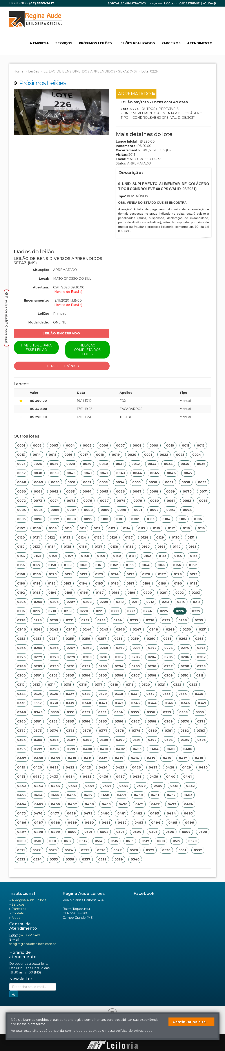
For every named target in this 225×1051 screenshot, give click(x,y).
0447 (106, 786)
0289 (38, 666)
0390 (120, 740)
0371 (201, 721)
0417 (183, 758)
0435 (87, 777)
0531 (182, 850)
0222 (115, 611)
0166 (177, 565)
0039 (54, 473)
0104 (166, 519)
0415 (151, 758)
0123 (66, 537)
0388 (87, 740)
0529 (150, 850)
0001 (21, 445)
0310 (184, 675)
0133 (36, 547)
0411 (87, 758)
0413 (119, 758)
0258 (118, 639)
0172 (83, 574)
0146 (53, 556)
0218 (52, 611)
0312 (21, 685)
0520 (192, 841)
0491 (106, 823)
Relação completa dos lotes (87, 349)
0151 (132, 556)
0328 (86, 694)
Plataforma (112, 1038)
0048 (21, 482)
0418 (199, 758)
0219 (68, 611)
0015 (52, 455)
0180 (21, 583)
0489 (72, 823)
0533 (21, 859)
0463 (187, 795)
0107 (21, 528)
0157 (36, 565)
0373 (37, 731)
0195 (68, 593)
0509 (21, 841)
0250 (187, 629)
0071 (203, 491)
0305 (102, 675)
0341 (103, 703)
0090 (121, 510)
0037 (21, 473)
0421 (54, 767)
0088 (88, 510)
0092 (154, 510)
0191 (193, 583)
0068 (153, 491)
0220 (84, 611)
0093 (170, 510)
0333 (166, 694)
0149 (101, 556)
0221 (99, 611)
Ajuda (208, 3)
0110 (68, 528)
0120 (21, 537)
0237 (166, 620)
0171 (68, 574)
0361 (37, 721)
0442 (21, 786)
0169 (37, 574)
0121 (36, 537)
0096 (38, 519)
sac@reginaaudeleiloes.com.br (32, 944)
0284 (152, 657)
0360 (21, 721)
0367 (135, 721)
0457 (88, 795)
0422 (70, 767)
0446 (89, 786)
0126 (113, 537)
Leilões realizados (136, 43)
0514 (99, 841)
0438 (137, 777)
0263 (199, 639)
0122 (51, 537)
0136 (83, 547)
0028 (70, 464)
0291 (70, 666)
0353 (102, 712)
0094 (187, 510)
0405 (171, 749)
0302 (53, 675)
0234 (117, 620)
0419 (21, 767)
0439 (153, 777)
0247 (137, 629)
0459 (121, 795)
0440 (170, 777)
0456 (71, 795)
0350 (55, 712)
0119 (201, 528)
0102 (135, 519)
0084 (21, 510)
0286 (185, 657)
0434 (70, 777)
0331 (134, 694)
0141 (161, 547)
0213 (165, 602)
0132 (21, 547)
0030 (103, 464)
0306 (119, 675)
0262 (183, 639)
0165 (161, 565)
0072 (21, 501)
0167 (193, 565)
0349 (38, 712)
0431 (21, 777)
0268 (87, 648)
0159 (68, 565)
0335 (199, 694)
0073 (38, 501)
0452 (190, 786)
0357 (167, 712)
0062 (54, 491)
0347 (202, 703)
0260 (151, 639)
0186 (115, 583)
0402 (120, 749)
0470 (123, 804)
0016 (68, 455)
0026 (37, 464)
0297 (168, 666)
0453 (21, 795)
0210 (120, 602)
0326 (54, 694)
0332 (150, 694)
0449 (141, 786)
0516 (130, 841)
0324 (21, 694)
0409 (55, 758)
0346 (185, 703)
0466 (55, 804)
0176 (146, 574)
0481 (121, 813)
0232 (85, 620)
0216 (21, 611)
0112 (97, 528)
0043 (120, 473)
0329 (102, 694)
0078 (121, 501)
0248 (153, 629)
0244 (87, 629)
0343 (135, 703)
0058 (185, 482)
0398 (54, 749)
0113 (111, 528)
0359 (200, 712)
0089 (105, 510)
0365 (102, 721)
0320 (146, 685)
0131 (190, 537)
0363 (69, 721)
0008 (137, 445)
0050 (55, 482)
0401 (104, 749)
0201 (163, 593)
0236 (150, 620)
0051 (71, 482)
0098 (71, 519)
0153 (162, 556)
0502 (104, 832)
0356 (151, 712)
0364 (86, 721)
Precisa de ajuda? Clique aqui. (7, 320)
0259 (135, 639)
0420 (37, 767)
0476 (38, 813)
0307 (135, 675)
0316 (83, 685)
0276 (21, 657)
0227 (196, 611)
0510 (37, 841)
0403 (137, 749)
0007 (120, 445)
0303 (69, 675)
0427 (153, 767)
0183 (67, 583)
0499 (55, 832)
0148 (85, 556)
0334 (182, 694)
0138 (114, 547)
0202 (179, 593)
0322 (177, 685)
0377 (103, 731)
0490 (89, 823)
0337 (37, 703)
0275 (201, 648)
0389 (104, 740)
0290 (54, 666)
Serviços (63, 43)
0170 (53, 574)
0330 (119, 694)
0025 (21, 464)
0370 (185, 721)
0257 (102, 639)
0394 (185, 740)
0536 (70, 859)
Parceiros (171, 43)
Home (19, 71)
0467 (72, 804)
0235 (134, 620)
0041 (87, 473)
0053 (103, 482)
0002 (37, 445)
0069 (170, 491)
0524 (69, 850)
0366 (119, 721)
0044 (137, 473)
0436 (103, 777)
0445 (72, 786)
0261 (167, 639)
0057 (169, 482)
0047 (188, 473)
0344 (152, 703)
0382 (184, 731)
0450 (158, 786)
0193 (36, 593)
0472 (155, 804)
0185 (99, 583)
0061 (38, 491)
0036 (201, 464)
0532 (198, 850)
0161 (98, 565)
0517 (145, 841)
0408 (38, 758)
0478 (71, 813)
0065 (104, 491)
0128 (144, 537)
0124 (82, 537)
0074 (54, 501)
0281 (103, 657)
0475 (21, 813)
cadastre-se (189, 3)
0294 (119, 666)
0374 (54, 731)
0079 (137, 501)
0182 (52, 583)
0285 (168, 657)
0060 (21, 491)
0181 (36, 583)
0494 (155, 823)
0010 (170, 445)
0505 (153, 832)
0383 (201, 731)
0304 (86, 675)
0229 (37, 620)
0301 (37, 675)
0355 (135, 712)
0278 (54, 657)
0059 (202, 482)
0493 (138, 823)
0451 (174, 786)
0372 (21, 731)
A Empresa (39, 43)
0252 (21, 639)
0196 (84, 593)
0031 (119, 464)
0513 (83, 841)
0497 (21, 832)
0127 (129, 537)
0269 (104, 648)
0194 (52, 593)
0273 (168, 648)
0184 (83, 583)
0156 (21, 565)
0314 (52, 685)
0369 (168, 721)
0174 (115, 574)
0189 (162, 583)
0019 (116, 455)
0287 (201, 657)
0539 (118, 859)
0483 (154, 813)
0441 (187, 777)
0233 (101, 620)
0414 (135, 758)
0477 (54, 813)
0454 (38, 795)
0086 (55, 510)
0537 (86, 859)
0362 (53, 721)
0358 (183, 712)
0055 (136, 482)
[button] (21, 112)
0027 (54, 464)
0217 (36, 611)
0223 (131, 611)
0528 (134, 850)
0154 (178, 556)
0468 (89, 804)
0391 (136, 740)
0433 (53, 777)
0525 (85, 850)
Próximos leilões (95, 43)
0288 (21, 666)
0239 (199, 620)
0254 (53, 639)
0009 (153, 445)
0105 (182, 519)
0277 (38, 657)
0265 (38, 648)
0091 (138, 510)
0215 (196, 602)
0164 (146, 565)
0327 (70, 694)
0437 (120, 777)
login (169, 3)
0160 (83, 565)
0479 (88, 813)
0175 (130, 574)
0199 (131, 593)
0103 (150, 519)
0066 (120, 491)
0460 (138, 795)
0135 (67, 547)
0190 (178, 583)
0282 (119, 657)
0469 (106, 804)
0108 (37, 528)
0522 (37, 850)
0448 (124, 786)
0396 (21, 749)
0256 (86, 639)
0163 (130, 565)
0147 (69, 556)
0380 (152, 731)
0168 (21, 574)
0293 (102, 666)
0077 (104, 501)
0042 (104, 473)
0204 (21, 602)
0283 (135, 657)
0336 (21, 703)
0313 (36, 685)
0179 (194, 574)
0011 (185, 445)
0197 (100, 593)
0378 (119, 731)
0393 (168, 740)
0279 (71, 657)
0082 (187, 501)
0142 (177, 547)
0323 (193, 685)
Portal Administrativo (127, 3)
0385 (38, 740)
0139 (130, 547)
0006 (103, 445)
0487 (38, 823)
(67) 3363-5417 (29, 935)
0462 (171, 795)
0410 (72, 758)
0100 (104, 519)
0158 (52, 565)
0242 (54, 629)
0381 (168, 731)
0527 (117, 850)
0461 (155, 795)
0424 (103, 767)
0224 (147, 611)
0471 (139, 804)
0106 (198, 519)
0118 (186, 528)
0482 (137, 813)
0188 (146, 583)
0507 (186, 832)
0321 (161, 685)
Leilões (33, 71)
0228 (21, 620)
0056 (153, 482)
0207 (71, 602)
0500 (72, 832)
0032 (135, 464)
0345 (169, 703)
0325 (38, 694)
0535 (54, 859)
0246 (120, 629)
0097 (54, 519)
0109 (53, 528)
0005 (87, 445)
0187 (130, 583)
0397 (38, 749)
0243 (70, 629)
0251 (202, 629)
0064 (87, 491)
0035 (185, 464)
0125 (98, 537)
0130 (176, 537)
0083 (203, 501)
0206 (54, 602)
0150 (117, 556)
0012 (201, 445)
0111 (83, 528)
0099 (88, 519)
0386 (54, 740)
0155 (194, 556)
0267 (71, 648)
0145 (37, 556)
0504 (136, 832)
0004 (70, 445)
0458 (104, 795)
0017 (84, 455)
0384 (21, 740)
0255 (70, 639)
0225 (164, 611)
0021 (148, 455)
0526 (101, 850)
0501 (88, 832)
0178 (178, 574)
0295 (135, 666)
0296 (152, 666)
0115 (141, 528)
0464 (21, 804)
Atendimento (199, 43)
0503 (120, 832)
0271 (136, 648)
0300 (21, 675)
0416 (167, 758)
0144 (21, 556)
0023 (180, 455)
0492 (122, 823)
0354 (118, 712)
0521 (21, 850)
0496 (189, 823)
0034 (168, 464)
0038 (38, 473)
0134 (52, 547)
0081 (171, 501)
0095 (21, 519)
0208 (87, 602)
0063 (70, 491)
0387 (71, 740)
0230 (54, 620)
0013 (21, 455)
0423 (86, 767)
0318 (114, 685)
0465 (38, 804)
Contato (18, 913)
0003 (53, 445)
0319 (130, 685)
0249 (170, 629)
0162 (114, 565)
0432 (37, 777)
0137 (98, 547)
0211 (135, 602)
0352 (86, 712)
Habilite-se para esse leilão (36, 347)
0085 (38, 510)
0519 (176, 841)
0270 (120, 648)
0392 (152, 740)
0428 (169, 767)
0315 (67, 685)
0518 (161, 841)
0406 (187, 749)
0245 (104, 629)
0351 (70, 712)
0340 (86, 703)
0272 (152, 648)
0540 (135, 859)
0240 (21, 629)
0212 (150, 602)
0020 (132, 455)
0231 (69, 620)
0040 (71, 473)
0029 (87, 464)
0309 (168, 675)
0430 (203, 767)
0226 (180, 611)
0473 (172, 804)
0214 (181, 602)
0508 (202, 832)
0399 (71, 749)
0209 (104, 602)
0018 (100, 455)
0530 (166, 850)
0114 (126, 528)
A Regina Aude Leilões (29, 900)
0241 (38, 629)
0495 (172, 823)
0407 (21, 758)
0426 (136, 767)
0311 (199, 675)
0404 (154, 749)
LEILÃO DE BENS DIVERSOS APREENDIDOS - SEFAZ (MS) (90, 71)
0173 (99, 574)
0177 (162, 574)
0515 (114, 841)
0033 (152, 464)
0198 (116, 593)
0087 (71, 510)
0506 (169, 832)
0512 (67, 841)
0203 (196, 593)
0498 (38, 832)
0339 (70, 703)
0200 (147, 593)
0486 (21, 823)
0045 (154, 473)
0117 (171, 528)
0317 (98, 685)
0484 (171, 813)
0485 (188, 813)
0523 (53, 850)
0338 (54, 703)
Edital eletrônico (62, 366)
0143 (192, 547)
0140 (146, 547)
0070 (187, 491)
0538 (102, 859)
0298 (185, 666)
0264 (21, 648)
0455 (55, 795)
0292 (86, 666)
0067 (137, 491)
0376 (86, 731)
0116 (156, 528)
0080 (154, 501)
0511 (52, 841)
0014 (37, 455)
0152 (147, 556)
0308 (152, 675)
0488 (55, 823)
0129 (160, 537)
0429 (186, 767)
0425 (120, 767)
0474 (188, 804)
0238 (182, 620)
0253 (37, 639)
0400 (87, 749)
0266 (54, 648)
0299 (201, 666)
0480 (104, 813)
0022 (164, 455)
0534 (37, 859)
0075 (71, 501)
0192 (21, 593)
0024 (196, 455)
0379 (136, 731)
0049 (38, 482)
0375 (70, 731)
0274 (185, 648)
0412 (103, 758)
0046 (171, 473)
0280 (87, 657)
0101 (119, 519)
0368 (152, 721)
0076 (87, 501)
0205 (38, 602)
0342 (119, 703)
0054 (120, 482)
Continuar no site (189, 1022)
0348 (21, 712)
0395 (201, 740)
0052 (87, 482)
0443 (38, 786)
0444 (55, 786)
